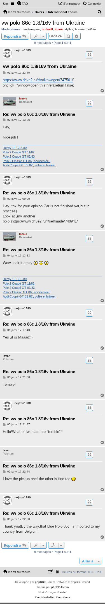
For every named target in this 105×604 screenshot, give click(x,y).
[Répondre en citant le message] (89, 54)
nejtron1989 (23, 50)
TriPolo (91, 29)
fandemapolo (31, 29)
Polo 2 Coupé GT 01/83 (19, 156)
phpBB (39, 581)
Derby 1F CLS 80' (15, 147)
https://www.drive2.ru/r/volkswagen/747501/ (38, 80)
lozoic (59, 29)
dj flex (69, 29)
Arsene (80, 29)
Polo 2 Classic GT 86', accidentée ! (26, 161)
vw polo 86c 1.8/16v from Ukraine (43, 23)
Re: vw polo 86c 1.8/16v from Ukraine (39, 114)
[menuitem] (22, 3)
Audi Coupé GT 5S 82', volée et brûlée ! (29, 165)
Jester (63, 592)
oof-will (47, 29)
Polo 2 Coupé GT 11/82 (18, 152)
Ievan (6, 355)
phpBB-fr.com (60, 587)
